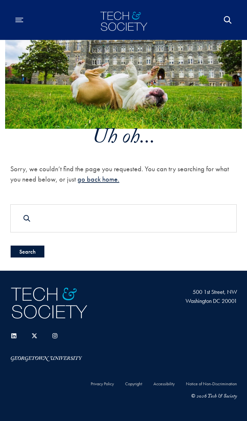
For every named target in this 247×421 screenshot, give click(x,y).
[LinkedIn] (14, 336)
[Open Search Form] (227, 20)
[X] (34, 336)
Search (27, 251)
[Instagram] (55, 336)
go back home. (98, 179)
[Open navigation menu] (19, 20)
